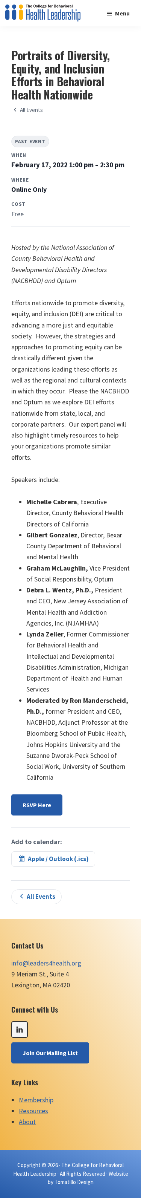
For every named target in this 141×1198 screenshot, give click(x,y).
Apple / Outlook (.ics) (58, 859)
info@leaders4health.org (46, 963)
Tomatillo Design (74, 1182)
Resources (33, 1110)
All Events (31, 109)
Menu (122, 13)
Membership (36, 1099)
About (27, 1121)
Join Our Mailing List (50, 1053)
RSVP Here (37, 805)
